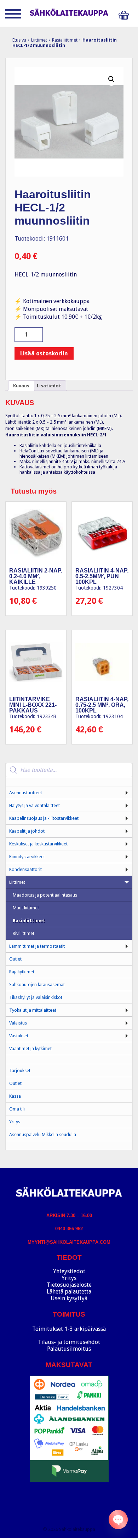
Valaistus (18, 1023)
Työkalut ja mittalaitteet (32, 1010)
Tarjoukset (19, 1070)
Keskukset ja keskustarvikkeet (38, 843)
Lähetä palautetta (69, 1291)
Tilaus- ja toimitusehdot (69, 1342)
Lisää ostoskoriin (44, 353)
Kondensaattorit (25, 869)
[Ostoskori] (126, 15)
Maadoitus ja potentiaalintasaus (45, 895)
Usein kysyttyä (69, 1298)
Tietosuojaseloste (69, 1284)
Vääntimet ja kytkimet (30, 1048)
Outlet (15, 959)
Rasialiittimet (64, 40)
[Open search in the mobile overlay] (69, 770)
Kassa (15, 1096)
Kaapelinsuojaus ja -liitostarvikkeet (44, 818)
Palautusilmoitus (69, 1348)
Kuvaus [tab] (21, 385)
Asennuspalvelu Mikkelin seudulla (42, 1134)
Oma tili (17, 1109)
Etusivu (19, 40)
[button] (111, 79)
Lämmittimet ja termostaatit (37, 946)
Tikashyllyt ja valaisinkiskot (35, 997)
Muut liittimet (26, 907)
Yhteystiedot (69, 1271)
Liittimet (39, 40)
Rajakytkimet (21, 971)
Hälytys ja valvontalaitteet (34, 805)
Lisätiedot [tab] (49, 385)
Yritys (14, 1121)
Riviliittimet (23, 933)
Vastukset (18, 1035)
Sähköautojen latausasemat (37, 984)
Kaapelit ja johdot (27, 831)
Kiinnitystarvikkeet (27, 856)
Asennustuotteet (25, 792)
